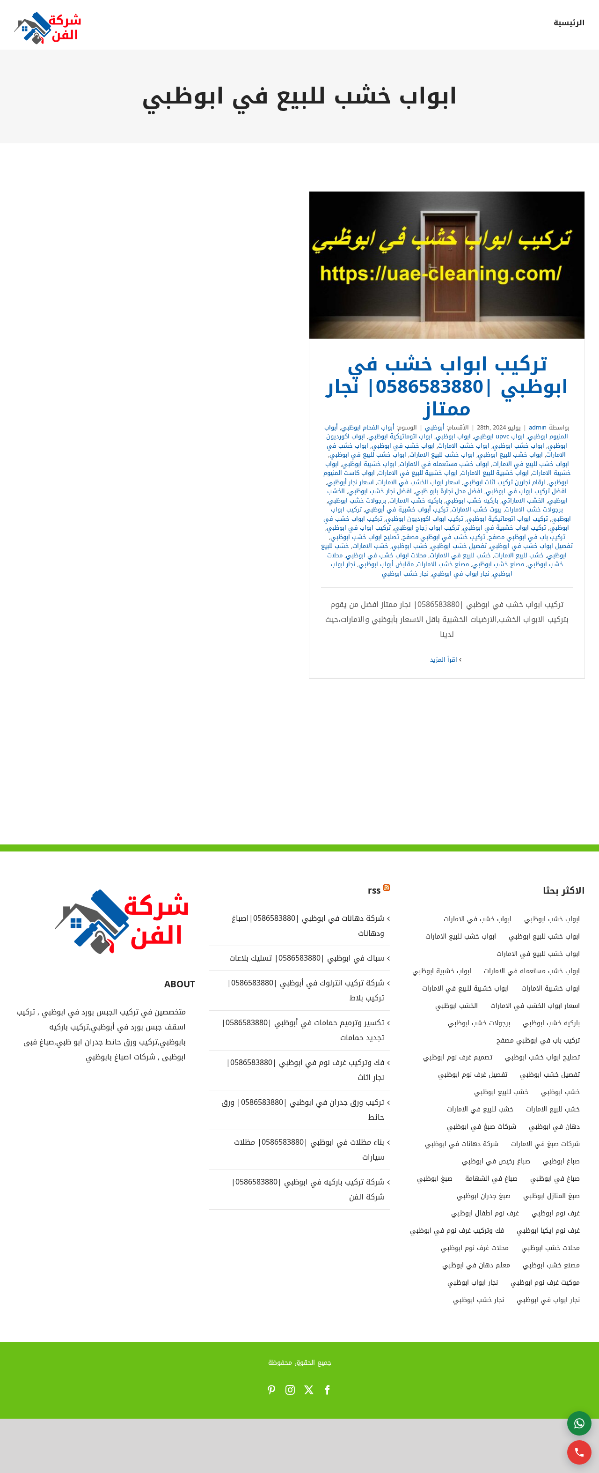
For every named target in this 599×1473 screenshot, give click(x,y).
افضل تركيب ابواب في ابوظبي (526, 491)
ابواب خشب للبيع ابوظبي (510, 454)
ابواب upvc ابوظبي (499, 436)
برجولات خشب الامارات (534, 509)
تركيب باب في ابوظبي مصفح (527, 537)
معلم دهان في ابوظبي (476, 1265)
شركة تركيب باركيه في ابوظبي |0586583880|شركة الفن (307, 1189)
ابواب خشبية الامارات (550, 988)
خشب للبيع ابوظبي (501, 1092)
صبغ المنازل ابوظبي (551, 1196)
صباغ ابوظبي (561, 1161)
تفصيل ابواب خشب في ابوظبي (531, 546)
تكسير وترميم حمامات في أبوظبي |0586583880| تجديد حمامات (302, 1030)
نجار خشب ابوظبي (405, 573)
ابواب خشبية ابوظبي (369, 464)
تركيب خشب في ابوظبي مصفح (443, 537)
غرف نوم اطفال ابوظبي (485, 1213)
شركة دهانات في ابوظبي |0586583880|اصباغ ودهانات (308, 925)
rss (374, 890)
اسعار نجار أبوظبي (350, 482)
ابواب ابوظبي (453, 436)
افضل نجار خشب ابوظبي (380, 491)
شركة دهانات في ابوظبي (461, 1144)
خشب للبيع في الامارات (460, 555)
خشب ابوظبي (410, 546)
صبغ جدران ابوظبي (484, 1196)
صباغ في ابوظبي (555, 1178)
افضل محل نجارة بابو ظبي (448, 491)
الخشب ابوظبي (456, 1005)
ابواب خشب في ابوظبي (403, 446)
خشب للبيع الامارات (519, 555)
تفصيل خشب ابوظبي (459, 546)
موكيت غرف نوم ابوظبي (545, 1282)
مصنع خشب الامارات (443, 564)
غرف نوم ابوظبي (556, 1213)
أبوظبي (435, 427)
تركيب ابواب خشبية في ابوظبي (504, 527)
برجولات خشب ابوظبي (357, 500)
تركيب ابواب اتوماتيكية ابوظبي (507, 519)
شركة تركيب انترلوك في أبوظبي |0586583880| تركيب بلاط (305, 990)
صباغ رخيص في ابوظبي (496, 1161)
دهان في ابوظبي (554, 1126)
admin (538, 427)
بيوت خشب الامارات (477, 509)
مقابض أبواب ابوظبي (386, 564)
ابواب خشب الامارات (463, 446)
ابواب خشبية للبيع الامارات (495, 473)
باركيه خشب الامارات (415, 500)
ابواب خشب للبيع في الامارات (530, 464)
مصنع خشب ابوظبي (498, 564)
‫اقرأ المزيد (444, 660)
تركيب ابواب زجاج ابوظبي (427, 527)
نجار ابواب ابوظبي (472, 1282)
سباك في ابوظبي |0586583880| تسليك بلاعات (306, 958)
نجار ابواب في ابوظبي (460, 573)
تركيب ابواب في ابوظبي (359, 527)
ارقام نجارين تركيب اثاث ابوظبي (504, 482)
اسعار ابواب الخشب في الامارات (418, 482)
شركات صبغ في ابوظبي (481, 1126)
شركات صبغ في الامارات (545, 1144)
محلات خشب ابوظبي (550, 1248)
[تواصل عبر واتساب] (579, 1423)
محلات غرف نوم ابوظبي (475, 1248)
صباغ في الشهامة (491, 1178)
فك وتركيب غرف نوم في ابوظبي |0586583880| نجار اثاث (305, 1070)
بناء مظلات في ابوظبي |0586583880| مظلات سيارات (309, 1149)
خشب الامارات (370, 546)
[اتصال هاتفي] (579, 1452)
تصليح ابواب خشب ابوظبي (364, 537)
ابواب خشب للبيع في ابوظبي (367, 454)
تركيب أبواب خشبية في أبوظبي (406, 509)
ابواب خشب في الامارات (477, 919)
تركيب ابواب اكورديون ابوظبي (424, 519)
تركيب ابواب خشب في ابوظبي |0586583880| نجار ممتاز (447, 265)
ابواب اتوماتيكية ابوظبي (400, 436)
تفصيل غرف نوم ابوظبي (472, 1074)
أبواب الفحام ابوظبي (367, 427)
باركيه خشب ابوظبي (472, 500)
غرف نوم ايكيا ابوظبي (548, 1230)
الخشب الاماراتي (523, 500)
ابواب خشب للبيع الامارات (442, 454)
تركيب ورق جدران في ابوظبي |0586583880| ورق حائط (302, 1110)
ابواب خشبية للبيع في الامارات (418, 473)
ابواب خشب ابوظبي (518, 446)
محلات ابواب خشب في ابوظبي (386, 555)
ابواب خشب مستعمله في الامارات (444, 464)
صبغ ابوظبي (435, 1178)
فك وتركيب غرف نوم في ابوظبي (457, 1230)
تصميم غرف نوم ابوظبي (457, 1057)
